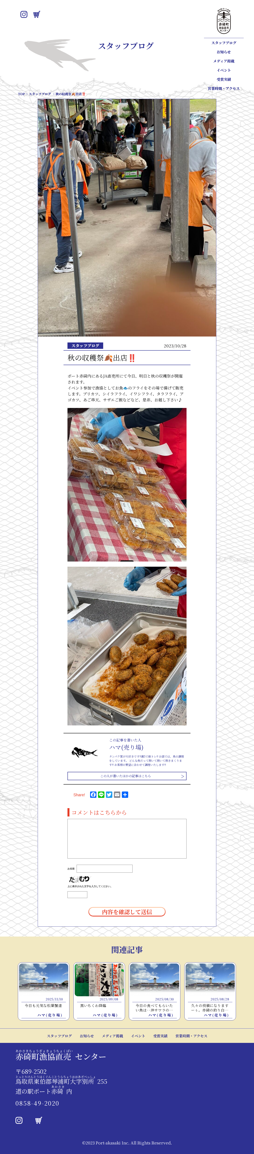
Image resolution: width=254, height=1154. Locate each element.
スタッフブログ (223, 42)
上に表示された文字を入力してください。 (90, 886)
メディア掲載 (223, 60)
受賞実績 (224, 79)
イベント (224, 70)
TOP (21, 94)
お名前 (71, 868)
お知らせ (224, 51)
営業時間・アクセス (224, 88)
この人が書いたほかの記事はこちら (125, 776)
